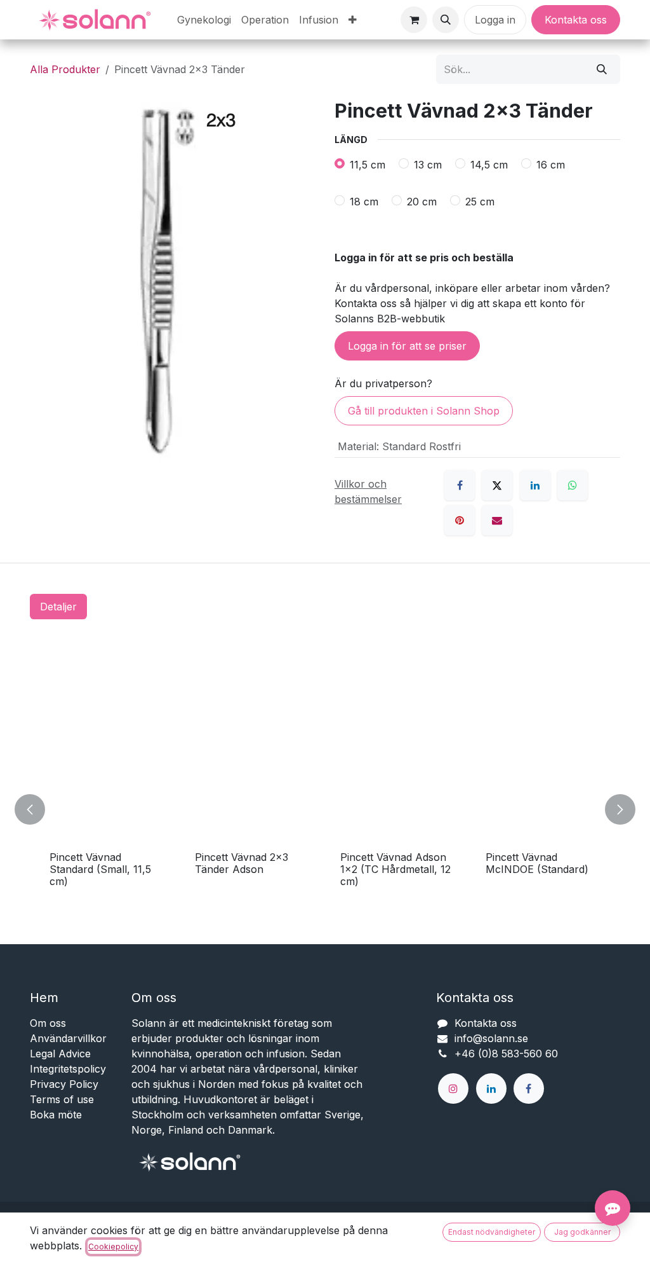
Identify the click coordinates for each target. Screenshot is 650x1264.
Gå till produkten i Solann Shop (424, 410)
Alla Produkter (65, 69)
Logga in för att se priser (407, 346)
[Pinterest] (459, 520)
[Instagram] (453, 1088)
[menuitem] (204, 19)
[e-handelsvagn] (414, 19)
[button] (445, 19)
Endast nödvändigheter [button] (491, 1232)
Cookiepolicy (113, 1246)
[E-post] (497, 520)
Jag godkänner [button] (582, 1232)
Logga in (495, 19)
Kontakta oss (576, 19)
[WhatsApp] (572, 485)
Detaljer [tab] (58, 606)
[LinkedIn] (535, 485)
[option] (325, 810)
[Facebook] (459, 485)
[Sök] (601, 69)
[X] (497, 485)
